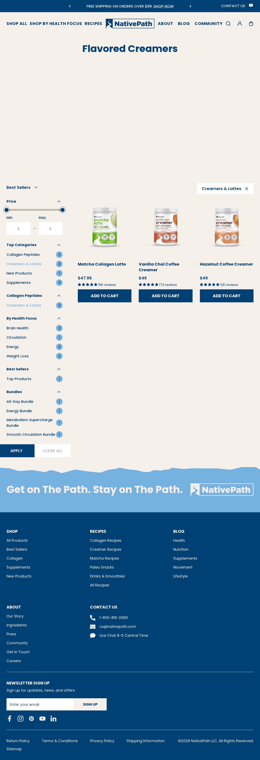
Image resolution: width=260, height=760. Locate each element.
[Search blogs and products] (228, 23)
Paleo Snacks (102, 567)
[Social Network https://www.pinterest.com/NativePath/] (31, 719)
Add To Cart (105, 296)
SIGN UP (90, 704)
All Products (17, 540)
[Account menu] (239, 23)
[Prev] (69, 6)
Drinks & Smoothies (107, 576)
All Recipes (99, 585)
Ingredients (16, 625)
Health (179, 540)
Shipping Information (146, 740)
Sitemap (14, 748)
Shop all (16, 23)
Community (209, 23)
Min (9, 217)
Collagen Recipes (105, 540)
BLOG (178, 531)
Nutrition (180, 549)
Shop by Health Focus (56, 23)
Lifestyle (180, 576)
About (165, 23)
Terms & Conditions (60, 740)
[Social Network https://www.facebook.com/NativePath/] (9, 719)
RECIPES (98, 531)
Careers (13, 660)
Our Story (15, 616)
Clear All (53, 451)
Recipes (93, 23)
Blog (184, 23)
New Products (18, 576)
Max (42, 217)
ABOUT (13, 607)
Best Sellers (16, 549)
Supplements (18, 567)
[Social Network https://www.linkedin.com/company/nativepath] (53, 718)
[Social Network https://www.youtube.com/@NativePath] (42, 718)
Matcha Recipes (104, 558)
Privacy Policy (102, 740)
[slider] (6, 210)
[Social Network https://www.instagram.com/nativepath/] (20, 719)
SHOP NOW (164, 6)
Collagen (14, 558)
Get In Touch (18, 651)
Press (11, 634)
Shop (12, 531)
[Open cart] (251, 23)
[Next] (190, 6)
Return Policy (18, 740)
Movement (183, 567)
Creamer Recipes (105, 549)
